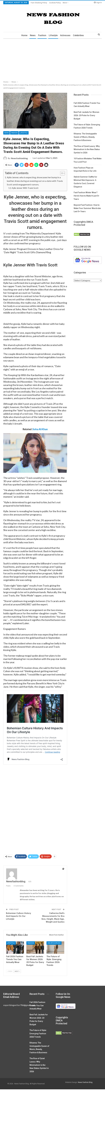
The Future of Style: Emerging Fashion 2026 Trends (38, 1033)
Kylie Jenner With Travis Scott (25, 188)
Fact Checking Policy (39, 3)
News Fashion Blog (85, 1082)
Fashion (42, 35)
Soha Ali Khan (40, 429)
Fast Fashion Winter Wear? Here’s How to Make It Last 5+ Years (86, 195)
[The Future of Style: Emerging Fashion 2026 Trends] (55, 947)
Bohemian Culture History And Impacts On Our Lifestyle (18, 916)
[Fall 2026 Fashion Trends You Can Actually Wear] (15, 947)
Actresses (65, 35)
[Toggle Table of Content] (61, 173)
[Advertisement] (52, 59)
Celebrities (78, 35)
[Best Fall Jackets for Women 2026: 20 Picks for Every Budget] (35, 947)
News (33, 35)
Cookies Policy (55, 3)
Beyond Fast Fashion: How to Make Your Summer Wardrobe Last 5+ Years (87, 208)
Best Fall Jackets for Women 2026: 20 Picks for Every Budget (86, 115)
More (65, 3)
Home (24, 35)
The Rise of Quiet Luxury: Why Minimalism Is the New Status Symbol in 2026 (87, 149)
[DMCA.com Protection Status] (82, 234)
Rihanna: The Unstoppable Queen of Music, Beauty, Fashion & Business (85, 137)
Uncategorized (54, 943)
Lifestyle (53, 35)
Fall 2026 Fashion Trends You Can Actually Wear (37, 1005)
